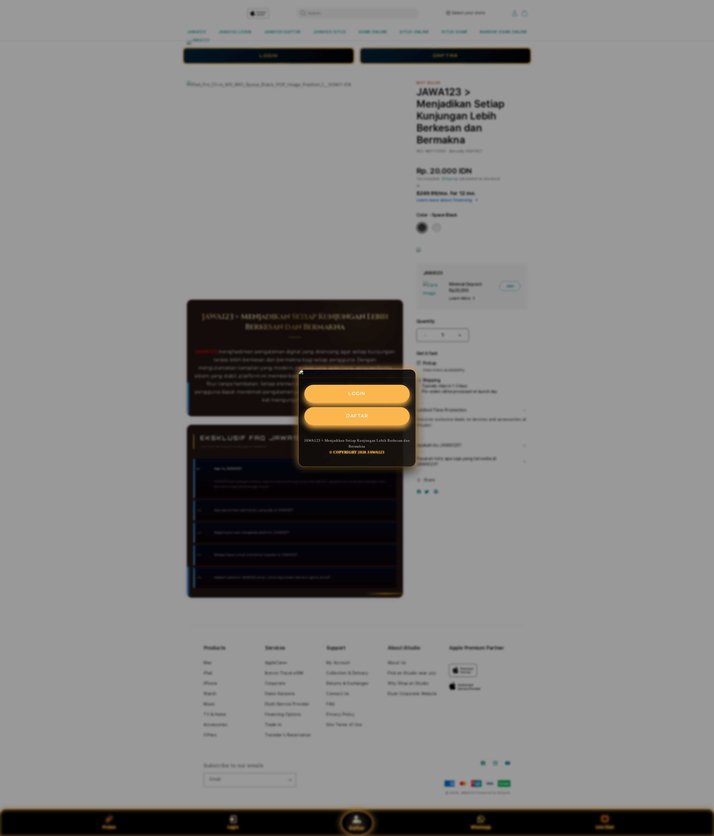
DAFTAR (357, 416)
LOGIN (357, 393)
